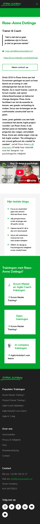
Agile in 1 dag (8, 416)
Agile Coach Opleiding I (13, 405)
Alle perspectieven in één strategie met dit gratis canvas (19, 221)
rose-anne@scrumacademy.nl (19, 51)
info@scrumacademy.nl (21, 479)
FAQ (4, 445)
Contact (6, 455)
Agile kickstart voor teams (14, 411)
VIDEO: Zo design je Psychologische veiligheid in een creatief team (21, 247)
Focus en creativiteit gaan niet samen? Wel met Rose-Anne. (19, 212)
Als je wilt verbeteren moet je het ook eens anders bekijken (19, 238)
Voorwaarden (8, 434)
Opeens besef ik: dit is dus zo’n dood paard (19, 229)
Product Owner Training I (13, 400)
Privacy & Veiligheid (11, 439)
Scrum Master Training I (13, 395)
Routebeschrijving (10, 450)
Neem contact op (20, 67)
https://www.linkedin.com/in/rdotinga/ (21, 57)
